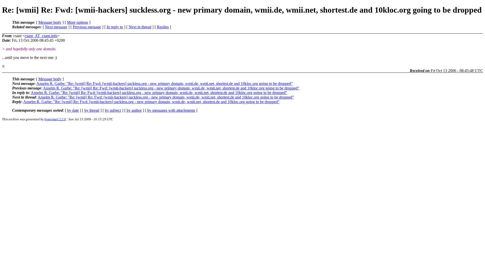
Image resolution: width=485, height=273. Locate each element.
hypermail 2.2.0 (55, 119)
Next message (56, 27)
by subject (113, 110)
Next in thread (140, 27)
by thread (91, 110)
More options (77, 22)
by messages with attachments (171, 110)
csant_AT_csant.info (41, 36)
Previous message (87, 27)
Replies (163, 27)
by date (73, 110)
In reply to (115, 27)
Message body (49, 22)
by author (134, 110)
